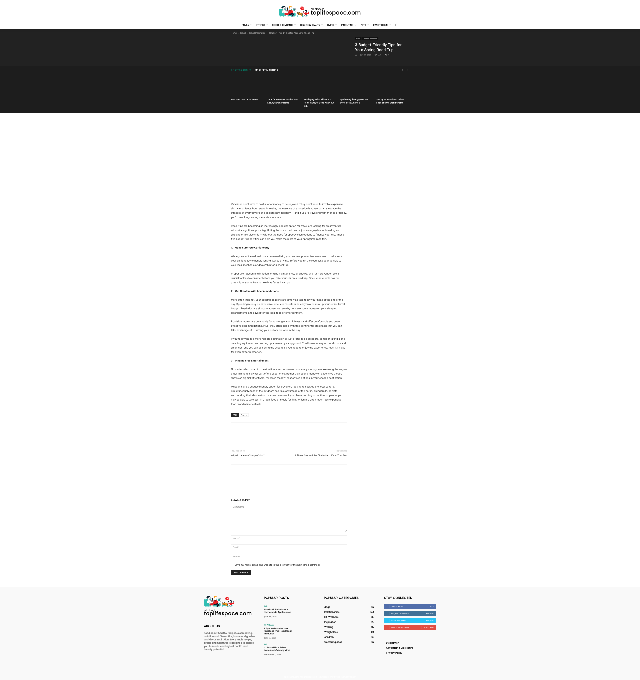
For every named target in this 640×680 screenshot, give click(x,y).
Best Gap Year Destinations (244, 99)
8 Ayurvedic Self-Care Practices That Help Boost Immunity (278, 631)
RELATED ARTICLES (241, 70)
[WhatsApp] (296, 43)
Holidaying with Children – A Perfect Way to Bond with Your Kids (319, 102)
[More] (304, 43)
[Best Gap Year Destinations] (247, 85)
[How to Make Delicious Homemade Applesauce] (305, 612)
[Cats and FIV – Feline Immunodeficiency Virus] (305, 650)
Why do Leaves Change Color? (248, 455)
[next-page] (407, 70)
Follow (430, 613)
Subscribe (429, 627)
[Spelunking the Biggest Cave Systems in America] (356, 85)
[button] (397, 25)
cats (265, 644)
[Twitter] (281, 43)
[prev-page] (402, 70)
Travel (243, 33)
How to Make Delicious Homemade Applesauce (277, 611)
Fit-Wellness (269, 625)
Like (432, 606)
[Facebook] (273, 43)
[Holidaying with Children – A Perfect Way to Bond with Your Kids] (320, 85)
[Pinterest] (289, 43)
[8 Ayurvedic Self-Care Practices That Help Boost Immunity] (305, 631)
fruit (265, 606)
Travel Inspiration (257, 33)
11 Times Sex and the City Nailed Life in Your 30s (320, 455)
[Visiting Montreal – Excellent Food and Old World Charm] (392, 85)
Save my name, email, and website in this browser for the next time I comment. (277, 564)
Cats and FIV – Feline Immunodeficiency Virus (277, 649)
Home (234, 33)
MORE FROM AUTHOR (266, 70)
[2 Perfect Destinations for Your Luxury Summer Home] (283, 85)
